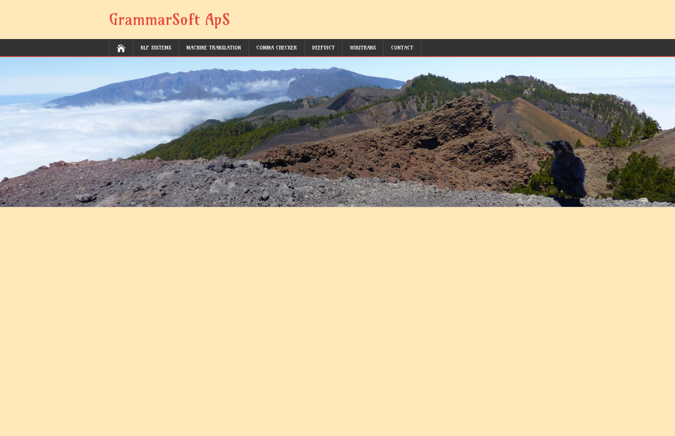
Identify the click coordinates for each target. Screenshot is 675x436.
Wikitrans (363, 47)
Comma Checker (276, 47)
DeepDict (323, 47)
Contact (402, 47)
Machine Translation (213, 47)
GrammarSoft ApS (169, 19)
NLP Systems (156, 47)
